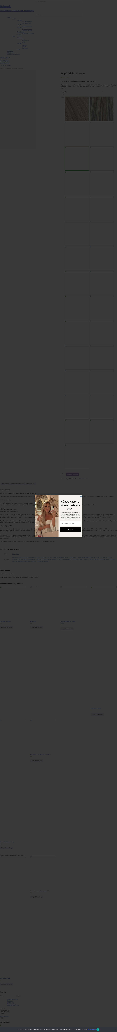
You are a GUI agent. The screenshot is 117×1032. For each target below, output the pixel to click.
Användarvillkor (92, 1029)
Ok (98, 1029)
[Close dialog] (81, 496)
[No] (115, 1029)
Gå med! (70, 530)
